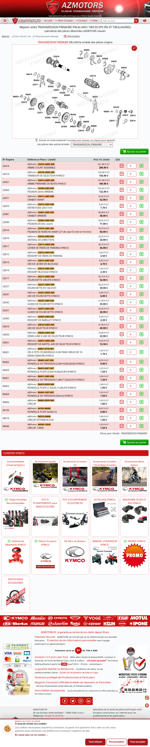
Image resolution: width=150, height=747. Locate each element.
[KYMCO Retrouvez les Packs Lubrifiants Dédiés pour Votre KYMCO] (15, 517)
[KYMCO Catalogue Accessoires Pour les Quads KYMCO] (45, 475)
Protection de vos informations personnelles (72, 640)
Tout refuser (95, 742)
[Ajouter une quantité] (141, 165)
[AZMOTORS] (15, 597)
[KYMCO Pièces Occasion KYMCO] (45, 558)
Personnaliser (116, 742)
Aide (95, 20)
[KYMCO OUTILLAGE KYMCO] (104, 509)
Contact (82, 20)
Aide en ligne (91, 672)
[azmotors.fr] (26, 21)
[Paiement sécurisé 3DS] (17, 656)
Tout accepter (137, 742)
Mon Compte (65, 20)
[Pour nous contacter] (132, 683)
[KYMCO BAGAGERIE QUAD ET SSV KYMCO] (134, 514)
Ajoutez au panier (136, 151)
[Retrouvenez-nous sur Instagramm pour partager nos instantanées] (80, 700)
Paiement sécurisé (45, 636)
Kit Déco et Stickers (75, 541)
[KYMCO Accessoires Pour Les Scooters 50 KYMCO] (75, 479)
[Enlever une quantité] (122, 165)
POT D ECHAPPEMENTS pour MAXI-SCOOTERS (45, 503)
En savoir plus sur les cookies (31, 735)
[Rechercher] (136, 21)
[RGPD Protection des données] (132, 659)
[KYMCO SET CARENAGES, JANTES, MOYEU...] (134, 555)
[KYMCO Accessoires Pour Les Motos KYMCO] (134, 479)
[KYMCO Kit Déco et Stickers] (75, 555)
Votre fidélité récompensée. (50, 690)
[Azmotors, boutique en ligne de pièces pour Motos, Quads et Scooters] (75, 7)
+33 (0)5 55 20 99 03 (53, 715)
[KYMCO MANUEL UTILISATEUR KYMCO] (104, 555)
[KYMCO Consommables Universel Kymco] (15, 479)
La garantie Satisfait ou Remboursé (54, 669)
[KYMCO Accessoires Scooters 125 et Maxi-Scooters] (104, 479)
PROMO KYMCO (136, 541)
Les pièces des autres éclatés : (53, 144)
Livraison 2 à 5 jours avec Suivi (51, 657)
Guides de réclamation (71, 672)
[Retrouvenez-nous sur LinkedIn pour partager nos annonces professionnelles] (88, 700)
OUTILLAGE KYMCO (104, 499)
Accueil (48, 20)
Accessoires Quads (45, 461)
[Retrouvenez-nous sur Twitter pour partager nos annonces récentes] (72, 700)
